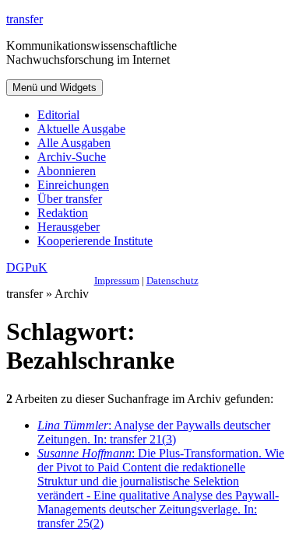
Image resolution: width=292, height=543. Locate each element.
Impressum (116, 280)
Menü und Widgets (54, 87)
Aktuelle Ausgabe (81, 128)
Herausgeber (68, 226)
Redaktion (62, 212)
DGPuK (26, 267)
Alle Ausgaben (74, 142)
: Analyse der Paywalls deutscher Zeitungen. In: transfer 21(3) (153, 432)
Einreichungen (73, 184)
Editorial (58, 114)
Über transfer (69, 198)
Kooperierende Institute (95, 240)
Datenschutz (172, 280)
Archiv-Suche (71, 156)
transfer (24, 19)
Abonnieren (66, 170)
